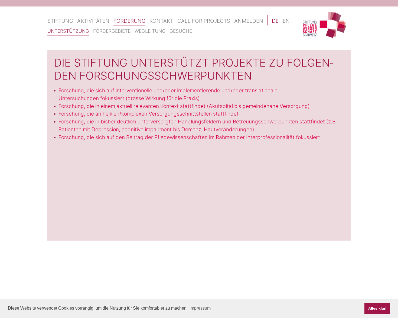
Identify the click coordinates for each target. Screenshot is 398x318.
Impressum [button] (200, 308)
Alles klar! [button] (377, 308)
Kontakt (161, 21)
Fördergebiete (112, 31)
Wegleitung (150, 31)
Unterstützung (68, 31)
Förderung (129, 21)
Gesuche (180, 31)
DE (275, 21)
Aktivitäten (93, 21)
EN (286, 21)
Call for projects (203, 21)
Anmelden (248, 21)
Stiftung (60, 21)
